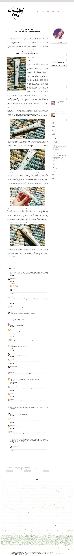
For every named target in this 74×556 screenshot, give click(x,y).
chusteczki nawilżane (22, 489)
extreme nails (56, 496)
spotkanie (2, 541)
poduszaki (45, 531)
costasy (47, 490)
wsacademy (5, 549)
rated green (13, 535)
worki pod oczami (70, 548)
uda (1, 546)
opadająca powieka (37, 523)
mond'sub (18, 517)
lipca (54, 164)
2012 (53, 178)
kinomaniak (29, 504)
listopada (54, 138)
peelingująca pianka (8, 527)
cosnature (45, 490)
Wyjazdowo (29, 549)
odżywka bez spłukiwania (29, 521)
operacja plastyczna (59, 523)
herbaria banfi (32, 500)
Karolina (11, 329)
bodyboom (17, 487)
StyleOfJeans (61, 541)
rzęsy (19, 537)
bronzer (61, 487)
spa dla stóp (59, 540)
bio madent (38, 485)
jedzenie (55, 502)
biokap (57, 485)
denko (10, 492)
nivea (53, 519)
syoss (54, 542)
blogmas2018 (54, 486)
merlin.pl (30, 515)
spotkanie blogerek (7, 541)
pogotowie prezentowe (50, 531)
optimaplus (66, 523)
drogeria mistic (10, 494)
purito (49, 534)
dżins (61, 494)
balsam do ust (36, 483)
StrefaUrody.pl (48, 541)
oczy (52, 520)
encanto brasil (59, 495)
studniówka (55, 541)
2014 (53, 175)
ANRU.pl (11, 345)
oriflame (25, 524)
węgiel (55, 547)
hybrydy (8, 501)
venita (50, 546)
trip (35, 545)
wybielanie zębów (16, 549)
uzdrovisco (45, 546)
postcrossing (46, 532)
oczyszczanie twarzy (61, 520)
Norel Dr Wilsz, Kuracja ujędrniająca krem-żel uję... (59, 154)
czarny (9, 491)
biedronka (16, 485)
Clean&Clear (64, 489)
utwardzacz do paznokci (40, 546)
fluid (63, 497)
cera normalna (55, 488)
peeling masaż (64, 526)
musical (49, 517)
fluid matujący (71, 497)
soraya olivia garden (45, 540)
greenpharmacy (32, 499)
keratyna (2, 504)
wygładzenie (23, 549)
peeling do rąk (19, 526)
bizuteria (22, 486)
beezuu (64, 484)
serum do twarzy (40, 538)
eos (70, 495)
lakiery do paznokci (65, 509)
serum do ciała (19, 538)
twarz (66, 545)
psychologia (67, 533)
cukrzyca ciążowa (61, 490)
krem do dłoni (20, 507)
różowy (14, 537)
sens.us (2, 538)
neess (22, 519)
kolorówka (56, 504)
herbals (25, 500)
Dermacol (17, 492)
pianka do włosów (11, 529)
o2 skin (25, 520)
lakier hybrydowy (59, 509)
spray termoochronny (22, 541)
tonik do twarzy (7, 545)
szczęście (2, 543)
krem (2, 507)
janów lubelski (27, 502)
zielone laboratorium (46, 550)
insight (42, 501)
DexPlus (62, 492)
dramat (66, 493)
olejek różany (15, 523)
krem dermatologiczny (10, 507)
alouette (68, 480)
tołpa (67, 544)
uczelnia (72, 545)
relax (52, 535)
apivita (72, 481)
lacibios (45, 509)
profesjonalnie (15, 533)
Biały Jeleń (13, 485)
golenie (14, 499)
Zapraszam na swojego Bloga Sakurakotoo (17, 301)
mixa (26, 516)
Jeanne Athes (38, 502)
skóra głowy (66, 539)
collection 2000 (17, 490)
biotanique (2, 486)
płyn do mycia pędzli (54, 530)
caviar (28, 488)
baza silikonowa (22, 484)
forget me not (16, 498)
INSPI (44, 501)
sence (69, 537)
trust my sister (41, 545)
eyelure (62, 496)
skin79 (62, 539)
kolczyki (50, 504)
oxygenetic (49, 524)
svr (33, 542)
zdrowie (32, 550)
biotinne (5, 486)
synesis (52, 542)
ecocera (69, 494)
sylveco (38, 542)
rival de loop (35, 536)
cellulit (40, 488)
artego (28, 482)
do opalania (38, 493)
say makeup (40, 537)
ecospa (2, 495)
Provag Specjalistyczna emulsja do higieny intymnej (58, 151)
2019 (53, 131)
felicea (23, 497)
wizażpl (15, 548)
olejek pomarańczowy (4, 523)
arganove (15, 482)
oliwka (25, 523)
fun (30, 498)
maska (58, 513)
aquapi (9, 482)
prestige (66, 532)
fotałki (24, 498)
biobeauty (41, 485)
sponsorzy (69, 540)
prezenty (71, 532)
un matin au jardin (10, 546)
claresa (61, 489)
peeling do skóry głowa (24, 526)
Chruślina (7, 489)
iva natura (3, 502)
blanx (28, 486)
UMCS (6, 546)
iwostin (9, 502)
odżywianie (20, 521)
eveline (29, 496)
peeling (72, 525)
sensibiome (7, 538)
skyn (1, 540)
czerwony (23, 491)
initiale (34, 501)
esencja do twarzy (6, 496)
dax (38, 491)
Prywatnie (47, 533)
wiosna (2, 548)
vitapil (21, 547)
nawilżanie (16, 519)
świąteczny (43, 543)
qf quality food (61, 534)
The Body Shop (36, 544)
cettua (66, 488)
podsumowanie (41, 531)
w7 (24, 547)
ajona (40, 480)
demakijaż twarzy (70, 491)
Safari (21, 537)
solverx (36, 540)
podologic (31, 531)
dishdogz (11, 418)
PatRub (54, 525)
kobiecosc (32, 504)
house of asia (2, 501)
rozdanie (67, 536)
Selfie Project (64, 537)
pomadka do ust (3, 532)
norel (65, 519)
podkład (18, 531)
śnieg (40, 543)
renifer (62, 535)
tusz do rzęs (56, 545)
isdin (72, 501)
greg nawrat (36, 499)
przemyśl (58, 533)
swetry (35, 542)
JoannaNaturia (71, 502)
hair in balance (52, 499)
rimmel (25, 536)
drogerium (14, 494)
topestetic (19, 545)
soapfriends (29, 540)
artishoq (30, 482)
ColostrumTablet (25, 490)
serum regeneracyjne (68, 538)
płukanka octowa (10, 530)
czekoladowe (20, 491)
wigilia (72, 547)
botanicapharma (41, 487)
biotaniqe (71, 485)
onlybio (33, 523)
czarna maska (5, 491)
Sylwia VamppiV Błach (13, 366)
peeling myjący (69, 526)
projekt (21, 533)
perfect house (18, 527)
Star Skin (36, 541)
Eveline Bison (12, 378)
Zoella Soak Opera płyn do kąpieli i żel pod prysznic (59, 156)
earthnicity (64, 494)
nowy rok (9, 520)
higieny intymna (50, 500)
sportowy (72, 540)
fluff (62, 497)
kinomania (25, 504)
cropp (51, 490)
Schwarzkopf (50, 537)
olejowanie (19, 523)
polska (72, 531)
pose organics (35, 532)
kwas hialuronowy (11, 509)
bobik (4, 487)
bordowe (26, 487)
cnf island (10, 490)
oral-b (72, 523)
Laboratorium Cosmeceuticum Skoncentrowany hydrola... (58, 158)
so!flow (26, 540)
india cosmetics (28, 501)
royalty (65, 536)
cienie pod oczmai (40, 489)
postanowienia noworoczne (41, 532)
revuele (22, 536)
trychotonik (49, 545)
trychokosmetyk (45, 545)
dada (29, 491)
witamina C (9, 548)
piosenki (53, 529)
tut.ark (60, 545)
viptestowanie (6, 547)
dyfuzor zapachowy (24, 494)
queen (68, 534)
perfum (24, 527)
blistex (34, 486)
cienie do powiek (35, 489)
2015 (53, 174)
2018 (53, 133)
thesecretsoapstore (51, 544)
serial (13, 538)
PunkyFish (21, 534)
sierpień (41, 539)
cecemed (37, 488)
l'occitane (25, 509)
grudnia (54, 137)
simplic (48, 539)
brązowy (57, 487)
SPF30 (64, 540)
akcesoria (43, 480)
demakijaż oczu (65, 491)
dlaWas (27, 493)
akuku (54, 480)
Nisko (49, 519)
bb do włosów (27, 484)
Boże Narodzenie (50, 487)
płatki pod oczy (6, 530)
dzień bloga (51, 494)
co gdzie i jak (13, 490)
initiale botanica (37, 501)
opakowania (41, 523)
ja (10, 502)
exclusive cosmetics (51, 496)
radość (3, 535)
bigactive (29, 485)
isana (71, 501)
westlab (52, 547)
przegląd (55, 533)
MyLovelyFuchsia (13, 353)
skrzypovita (71, 539)
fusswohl (32, 498)
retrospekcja (71, 535)
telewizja (29, 544)
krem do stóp (36, 507)
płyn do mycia (49, 530)
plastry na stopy (66, 529)
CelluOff (42, 488)
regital (48, 535)
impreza (24, 501)
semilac (67, 537)
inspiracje (50, 501)
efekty (10, 495)
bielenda (23, 485)
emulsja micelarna (48, 495)
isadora (68, 501)
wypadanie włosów (35, 549)
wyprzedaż (40, 549)
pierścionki (45, 529)
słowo (9, 540)
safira (23, 537)
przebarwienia (51, 533)
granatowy (25, 499)
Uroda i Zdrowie (20, 146)
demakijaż (60, 491)
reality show (16, 535)
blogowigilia (66, 486)
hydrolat (10, 501)
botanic (34, 487)
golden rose (7, 499)
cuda (53, 490)
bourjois (44, 487)
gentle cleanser (52, 498)
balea (11, 483)
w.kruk (23, 547)
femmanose (27, 497)
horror (71, 500)
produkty (11, 533)
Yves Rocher (62, 549)
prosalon (26, 533)
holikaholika (68, 500)
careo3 (18, 488)
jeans (41, 502)
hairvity (56, 499)
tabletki (66, 543)
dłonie (29, 493)
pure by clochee (39, 534)
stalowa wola (33, 541)
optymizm (70, 523)
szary (72, 542)
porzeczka (29, 532)
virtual (9, 547)
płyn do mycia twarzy (60, 530)
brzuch (65, 487)
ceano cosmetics (34, 488)
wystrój (43, 549)
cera (44, 488)
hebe (3, 500)
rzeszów (16, 537)
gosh (17, 499)
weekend (48, 547)
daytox (40, 491)
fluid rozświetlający (3, 498)
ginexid (58, 498)
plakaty (55, 529)
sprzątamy (29, 541)
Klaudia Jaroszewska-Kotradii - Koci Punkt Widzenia (18, 406)
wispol (6, 548)
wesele (50, 547)
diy (14, 493)
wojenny (60, 548)
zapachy (23, 550)
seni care (72, 537)
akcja (45, 480)
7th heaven (14, 480)
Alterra (2, 481)
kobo (35, 504)
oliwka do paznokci (29, 523)
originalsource (31, 524)
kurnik (7, 509)
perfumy (32, 527)
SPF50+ (66, 540)
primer (5, 533)
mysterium (13, 518)
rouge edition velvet (61, 536)
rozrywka (5, 537)
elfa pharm (23, 495)
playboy (70, 529)
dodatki (41, 493)
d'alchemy (26, 491)
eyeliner (59, 496)
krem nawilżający (4, 508)
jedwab (43, 502)
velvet (48, 546)
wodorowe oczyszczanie (55, 548)
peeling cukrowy (8, 526)
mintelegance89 (15, 285)
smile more (18, 540)
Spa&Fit (62, 540)
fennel (33, 497)
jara (31, 502)
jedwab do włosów (51, 502)
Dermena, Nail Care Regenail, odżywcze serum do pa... (59, 147)
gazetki (41, 498)
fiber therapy (36, 497)
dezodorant (65, 492)
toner (72, 544)
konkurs (26, 506)
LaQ (22, 510)
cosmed (42, 490)
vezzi (60, 546)
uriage (21, 546)
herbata (38, 500)
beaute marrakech (41, 484)
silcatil (43, 539)
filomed (49, 497)
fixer (56, 497)
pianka (52, 527)
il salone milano (17, 501)
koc (36, 504)
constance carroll (30, 490)
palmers (6, 525)
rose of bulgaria (52, 536)
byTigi (8, 488)
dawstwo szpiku (36, 491)
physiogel (49, 527)
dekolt (49, 491)
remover (60, 535)
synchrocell (44, 542)
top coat (17, 545)
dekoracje (51, 491)
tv (64, 545)
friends (26, 498)
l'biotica (22, 509)
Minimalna (12, 399)
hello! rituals (8, 500)
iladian (20, 501)
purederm (47, 534)
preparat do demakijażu (61, 532)
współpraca (12, 549)
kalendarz (18, 503)
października (55, 139)
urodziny (34, 546)
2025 (53, 123)
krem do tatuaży (40, 507)
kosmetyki (48, 506)
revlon (20, 536)
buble (69, 487)
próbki (41, 533)
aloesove (66, 480)
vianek (63, 546)
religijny (54, 535)
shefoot (26, 539)
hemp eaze (14, 500)
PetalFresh (37, 527)
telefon (27, 544)
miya (28, 516)
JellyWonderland (62, 502)
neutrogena (39, 519)
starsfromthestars (41, 541)
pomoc (25, 532)
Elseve (28, 495)
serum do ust (45, 538)
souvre (55, 540)
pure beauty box (30, 534)
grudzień (41, 499)
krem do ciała (16, 507)
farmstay (13, 497)
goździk (22, 499)
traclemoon (26, 545)
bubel (67, 487)
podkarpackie (15, 531)
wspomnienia (8, 549)
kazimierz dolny (45, 503)
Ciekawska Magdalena (13, 412)
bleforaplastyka (31, 486)
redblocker (31, 535)
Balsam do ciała (21, 483)
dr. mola (59, 493)
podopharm (34, 531)
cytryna (67, 490)
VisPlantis (11, 547)
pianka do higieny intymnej (67, 527)
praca (53, 532)
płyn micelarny (6, 531)
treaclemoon (29, 545)
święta (59, 543)
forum (22, 498)
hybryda (6, 501)
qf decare (58, 534)
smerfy (16, 540)
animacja (36, 481)
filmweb (45, 497)
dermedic (31, 492)
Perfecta (21, 527)
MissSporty (20, 516)
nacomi (23, 518)
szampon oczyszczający (66, 542)
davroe (32, 491)
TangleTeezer (3, 544)
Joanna (68, 502)
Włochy (17, 548)
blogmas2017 (49, 486)
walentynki (29, 547)
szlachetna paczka (20, 543)
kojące (39, 504)
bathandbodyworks (7, 484)
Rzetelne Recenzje (13, 278)
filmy (47, 497)
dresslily (2, 494)
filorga (51, 497)
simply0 (50, 539)
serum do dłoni (23, 538)
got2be (19, 499)
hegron (5, 500)
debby (47, 491)
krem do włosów (50, 507)
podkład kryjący (22, 531)
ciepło (53, 489)
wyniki (32, 549)
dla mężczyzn (20, 493)
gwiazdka (47, 499)
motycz (28, 517)
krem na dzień (66, 507)
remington (56, 535)
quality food (65, 534)
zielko (42, 550)
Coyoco (49, 490)
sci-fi (53, 537)
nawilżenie (19, 519)
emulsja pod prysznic (54, 495)
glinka (60, 498)
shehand (28, 539)
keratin (64, 503)
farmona (10, 497)
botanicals (36, 487)
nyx (18, 520)
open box (51, 523)
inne (40, 501)
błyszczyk (2, 487)
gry (42, 499)
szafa (56, 542)
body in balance (13, 487)
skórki (69, 539)
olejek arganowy (21, 522)
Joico (6, 503)
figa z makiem (40, 497)
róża (12, 537)
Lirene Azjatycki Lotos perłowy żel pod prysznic (59, 162)
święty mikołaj (63, 543)
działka (34, 494)
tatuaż (17, 544)
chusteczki (10, 489)
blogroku (69, 486)
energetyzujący (67, 495)
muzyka (60, 517)
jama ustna (22, 502)
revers (1, 536)
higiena (41, 500)
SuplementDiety (30, 542)
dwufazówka (17, 494)
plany (63, 529)
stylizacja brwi (71, 541)
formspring (19, 498)
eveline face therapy (33, 496)
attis (37, 482)
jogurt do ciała (3, 503)
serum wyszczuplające (13, 539)
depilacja (14, 492)
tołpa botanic (70, 544)
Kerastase (61, 503)
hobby (65, 500)
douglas (50, 493)
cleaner (67, 489)
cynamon (65, 490)
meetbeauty (16, 515)
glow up (68, 498)
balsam (17, 483)
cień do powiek (46, 489)
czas (14, 491)
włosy (20, 548)
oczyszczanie (55, 520)
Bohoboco (20, 487)
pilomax (50, 529)
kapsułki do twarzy (32, 503)
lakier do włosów (54, 509)
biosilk (69, 485)
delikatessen (56, 491)
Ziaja (36, 550)
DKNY (15, 493)
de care (45, 491)
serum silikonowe (7, 539)
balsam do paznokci (27, 483)
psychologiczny (71, 533)
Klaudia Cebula (12, 323)
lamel (72, 509)
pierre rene (38, 529)
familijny (3, 497)
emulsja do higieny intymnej (36, 495)
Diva (13, 493)
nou (67, 519)
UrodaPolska (30, 546)
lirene (28, 511)
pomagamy (19, 532)
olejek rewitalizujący (10, 523)
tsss (51, 545)
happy (72, 499)
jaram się (34, 502)
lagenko (48, 509)
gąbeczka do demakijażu (46, 498)
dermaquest (27, 492)
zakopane (15, 550)
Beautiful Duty (15, 446)
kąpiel (48, 503)
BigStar (32, 485)
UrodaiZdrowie (26, 546)
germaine (55, 498)
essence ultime (19, 496)
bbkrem (30, 484)
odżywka (23, 521)
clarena (59, 489)
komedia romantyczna (4, 506)
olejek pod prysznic (70, 522)
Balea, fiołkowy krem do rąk (57, 145)
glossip (65, 498)
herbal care (22, 500)
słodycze (7, 540)
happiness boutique (68, 499)
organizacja (19, 524)
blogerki (38, 486)
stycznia (54, 172)
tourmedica (23, 545)
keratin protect (67, 503)
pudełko (2, 534)
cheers (68, 488)
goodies (16, 499)
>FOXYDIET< (12, 421)
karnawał (37, 503)
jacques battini (13, 502)
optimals (63, 523)
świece (57, 543)
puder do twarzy (7, 534)
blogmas (41, 486)
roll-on (44, 536)
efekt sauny (4, 495)
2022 (53, 127)
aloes (63, 480)
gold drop (4, 499)
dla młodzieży (24, 493)
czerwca (54, 165)
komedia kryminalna (64, 504)
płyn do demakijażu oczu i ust (31, 530)
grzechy (44, 499)
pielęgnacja (25, 529)
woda (27, 548)
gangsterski (35, 498)
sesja (19, 539)
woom (67, 548)
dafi (30, 491)
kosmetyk (43, 506)
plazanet (2, 530)
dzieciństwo (40, 494)
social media (33, 540)
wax (43, 547)
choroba (4, 489)
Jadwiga (17, 502)
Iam (12, 501)
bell (65, 484)
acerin (30, 480)
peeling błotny (3, 526)
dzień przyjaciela (55, 494)
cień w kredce (50, 489)
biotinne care (9, 486)
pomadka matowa (9, 532)
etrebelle (24, 496)
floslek (60, 497)
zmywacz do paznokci (66, 550)
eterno (22, 496)
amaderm (6, 481)
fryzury (28, 498)
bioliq (61, 485)
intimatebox (59, 501)
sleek (3, 540)
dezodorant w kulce (70, 492)
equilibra (2, 496)
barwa (70, 483)
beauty (11, 431)
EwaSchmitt (44, 496)
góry (23, 499)
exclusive (47, 496)
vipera (3, 547)
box (47, 487)
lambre (70, 509)
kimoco (14, 504)
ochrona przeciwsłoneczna (39, 520)
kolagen (44, 504)
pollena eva (65, 531)
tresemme (33, 545)
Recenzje (27, 535)
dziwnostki (59, 494)
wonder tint (64, 548)
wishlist (4, 548)
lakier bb (50, 509)
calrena (10, 488)
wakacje (26, 547)
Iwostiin (7, 502)
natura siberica (71, 518)
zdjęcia (29, 550)
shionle (34, 539)
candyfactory (15, 488)
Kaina (11, 339)
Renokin (64, 535)
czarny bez (11, 491)
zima (55, 550)
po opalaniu (11, 531)
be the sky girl (33, 484)
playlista (72, 529)
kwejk (14, 509)
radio (1, 535)
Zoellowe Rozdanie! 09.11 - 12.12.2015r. (61, 102)
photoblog (46, 527)
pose (32, 532)
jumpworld (13, 503)
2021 (53, 129)
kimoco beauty (18, 504)
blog (35, 486)
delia (53, 491)
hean (1, 500)
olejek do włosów (54, 522)
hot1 (72, 500)
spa (56, 540)
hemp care (11, 500)
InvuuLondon (65, 501)
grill (38, 499)
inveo (62, 501)
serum (15, 538)
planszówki (60, 529)
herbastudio (35, 500)
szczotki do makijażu (14, 543)
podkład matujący (26, 531)
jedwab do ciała (46, 502)
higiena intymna (45, 500)
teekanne (25, 544)
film (43, 497)
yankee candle (52, 549)
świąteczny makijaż (47, 543)
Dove (52, 493)
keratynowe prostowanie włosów (8, 504)
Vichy (65, 546)
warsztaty (38, 547)
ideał (14, 501)
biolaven (59, 485)
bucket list (71, 487)
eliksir (26, 495)
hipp (63, 500)
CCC (30, 488)
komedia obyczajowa (70, 504)
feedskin (20, 497)
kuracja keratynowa (3, 509)
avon (59, 482)
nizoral (63, 519)
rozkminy (2, 537)
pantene (17, 525)
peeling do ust (48, 526)
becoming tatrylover (60, 484)
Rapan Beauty (9, 535)
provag (39, 533)
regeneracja (34, 535)
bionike (67, 485)
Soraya (40, 540)
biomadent (64, 485)
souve (53, 540)
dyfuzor (20, 494)
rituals (32, 536)
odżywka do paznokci (36, 521)
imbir (22, 501)
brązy (59, 487)
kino (23, 504)
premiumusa (56, 532)
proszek (36, 533)
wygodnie (26, 549)
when (56, 547)
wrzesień (2, 549)
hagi (49, 499)
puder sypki (16, 534)
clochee (7, 490)
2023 (53, 126)
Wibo (58, 547)
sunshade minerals (21, 542)
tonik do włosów (12, 545)
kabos (16, 503)
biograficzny (54, 485)
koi (37, 504)
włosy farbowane (23, 548)
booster (23, 487)
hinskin (57, 500)
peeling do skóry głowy (31, 526)
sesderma (17, 539)
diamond (11, 493)
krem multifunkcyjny (61, 507)
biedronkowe (20, 485)
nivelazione (56, 519)
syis (36, 542)
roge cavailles (39, 536)
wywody (45, 549)
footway (13, 498)
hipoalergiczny (60, 500)
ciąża (31, 489)
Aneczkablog (12, 359)
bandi (56, 483)
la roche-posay (38, 509)
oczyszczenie (67, 520)
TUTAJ (28, 60)
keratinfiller (71, 503)
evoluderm (39, 496)
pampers (12, 525)
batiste (12, 484)
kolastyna (47, 504)
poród (27, 532)
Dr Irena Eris (55, 493)
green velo (28, 499)
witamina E (12, 548)
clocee (5, 490)
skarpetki (55, 539)
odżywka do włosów (47, 521)
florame (58, 497)
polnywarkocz (69, 531)
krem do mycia (28, 507)
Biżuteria (25, 486)
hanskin (64, 499)
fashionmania (17, 497)
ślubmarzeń (29, 543)
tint (63, 544)
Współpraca (18, 1)
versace (59, 546)
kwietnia (54, 168)
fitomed (54, 497)
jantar (30, 502)
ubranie (69, 545)
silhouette (45, 539)
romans (46, 536)
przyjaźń (64, 533)
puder (4, 534)
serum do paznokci (28, 538)
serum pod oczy (63, 538)
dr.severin (63, 493)
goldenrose (11, 499)
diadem (5, 493)
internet (56, 501)
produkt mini (8, 533)
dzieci (38, 494)
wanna (32, 547)
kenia (56, 503)
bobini (6, 487)
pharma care (43, 527)
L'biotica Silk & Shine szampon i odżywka (59, 143)
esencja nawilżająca (11, 496)
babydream (6, 483)
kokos (42, 504)
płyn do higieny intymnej (39, 530)
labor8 (43, 509)
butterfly (4, 488)
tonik (4, 545)
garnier (38, 498)
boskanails (31, 487)
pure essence (43, 534)
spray (12, 541)
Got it (63, 553)
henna (20, 500)
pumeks (19, 534)
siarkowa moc (38, 539)
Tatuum (20, 544)
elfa (21, 495)
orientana (22, 524)
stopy (45, 541)
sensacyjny (4, 538)
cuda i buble (56, 490)
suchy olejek (8, 542)
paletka (68, 524)
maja (54, 167)
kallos (27, 503)
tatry (9, 544)
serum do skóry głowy (34, 538)
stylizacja (67, 541)
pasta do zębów (50, 525)
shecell (24, 539)
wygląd (20, 549)
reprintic (66, 535)
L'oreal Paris (32, 509)
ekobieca (12, 495)
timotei (62, 544)
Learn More (58, 553)
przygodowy (61, 533)
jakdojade (19, 502)
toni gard (2, 545)
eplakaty (72, 495)
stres (51, 541)
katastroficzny (40, 503)
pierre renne (42, 529)
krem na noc (71, 507)
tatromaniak (6, 544)
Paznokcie (57, 525)
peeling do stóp (37, 526)
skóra (64, 539)
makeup (19, 512)
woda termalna (45, 548)
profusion (18, 533)
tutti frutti (62, 545)
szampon (61, 542)
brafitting (54, 487)
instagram (53, 501)
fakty (72, 496)
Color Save (21, 490)
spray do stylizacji (15, 541)
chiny (72, 488)
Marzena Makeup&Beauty (14, 386)
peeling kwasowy (59, 526)
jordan (9, 503)
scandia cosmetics (44, 537)
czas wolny (16, 491)
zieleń (40, 550)
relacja (50, 535)
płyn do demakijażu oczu (23, 530)
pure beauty (25, 534)
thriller (58, 544)
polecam (62, 531)
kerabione (58, 503)
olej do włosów (10, 522)
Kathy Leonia (15, 289)
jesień (65, 502)
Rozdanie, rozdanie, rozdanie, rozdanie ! (59, 111)
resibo (69, 535)
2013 (53, 177)
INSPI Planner (47, 501)
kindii (21, 504)
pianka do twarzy (6, 529)
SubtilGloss (5, 542)
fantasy (8, 497)
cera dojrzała (47, 488)
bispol (18, 486)
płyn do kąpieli (45, 530)
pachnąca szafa (55, 524)
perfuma (26, 527)
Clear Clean (2, 490)
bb (24, 484)
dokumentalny (45, 493)
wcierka (45, 547)
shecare (22, 539)
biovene (14, 486)
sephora (11, 538)
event (37, 496)
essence (16, 496)
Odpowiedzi (13, 283)
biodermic (44, 485)
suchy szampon (13, 542)
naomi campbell (46, 518)
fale (1, 497)
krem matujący (55, 507)
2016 (53, 135)
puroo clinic (52, 534)
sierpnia (54, 142)
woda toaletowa (49, 548)
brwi (63, 487)
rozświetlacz (8, 537)
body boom (9, 487)
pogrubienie (55, 531)
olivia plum (22, 523)
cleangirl (70, 489)
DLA (17, 493)
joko (7, 503)
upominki (17, 546)
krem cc (6, 507)
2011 (53, 179)
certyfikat (64, 488)
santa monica (33, 537)
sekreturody (59, 537)
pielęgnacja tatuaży (31, 529)
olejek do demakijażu (36, 522)
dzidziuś (36, 494)
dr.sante (61, 493)
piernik (36, 529)
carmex (20, 488)
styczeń (58, 541)
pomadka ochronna (14, 532)
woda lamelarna (30, 548)
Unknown (11, 393)
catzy (26, 488)
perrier (35, 527)
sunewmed (17, 542)
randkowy (5, 535)
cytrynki (70, 490)
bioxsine (16, 486)
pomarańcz (22, 532)
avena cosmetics (51, 482)
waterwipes (41, 547)
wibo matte (61, 547)
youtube (58, 549)
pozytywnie (50, 532)
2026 (53, 122)
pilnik (48, 529)
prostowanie (33, 533)
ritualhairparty (29, 536)
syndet (50, 542)
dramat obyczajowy (70, 493)
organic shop (3, 524)
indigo (32, 501)
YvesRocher (65, 549)
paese (58, 524)
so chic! (24, 540)
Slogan (5, 540)
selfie (61, 537)
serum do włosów (50, 538)
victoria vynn (68, 546)
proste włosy (29, 533)
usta (36, 546)
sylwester (41, 542)
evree (42, 496)
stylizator (2, 542)
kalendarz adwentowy (23, 503)
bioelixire (47, 485)
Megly (11, 270)
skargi (53, 539)
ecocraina (72, 494)
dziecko (44, 494)
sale (24, 537)
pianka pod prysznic (17, 529)
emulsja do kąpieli (43, 495)
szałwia (58, 542)
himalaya (54, 500)
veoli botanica (56, 546)
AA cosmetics (22, 480)
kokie (40, 504)
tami (72, 543)
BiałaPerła (9, 485)
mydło (7, 518)
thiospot (55, 544)
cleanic (72, 489)
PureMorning (12, 425)
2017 (53, 134)
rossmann (56, 536)
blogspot (72, 486)
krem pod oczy (15, 508)
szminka (24, 543)
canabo (12, 488)
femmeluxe (30, 497)
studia (53, 541)
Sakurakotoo (12, 296)
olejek (18, 522)
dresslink (4, 494)
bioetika (51, 485)
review (8, 536)
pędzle (40, 527)
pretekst (69, 532)
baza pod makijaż (17, 484)
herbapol (28, 500)
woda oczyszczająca (40, 548)
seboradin (55, 537)
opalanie (45, 523)
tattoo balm (14, 544)
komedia (59, 504)
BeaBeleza (37, 484)
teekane (22, 544)
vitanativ (18, 547)
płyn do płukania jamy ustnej (68, 530)
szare (71, 542)
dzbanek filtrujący (29, 494)
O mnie (12, 1)
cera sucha (59, 488)
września (54, 141)
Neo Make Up (25, 519)
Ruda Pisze (12, 312)
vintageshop (71, 546)
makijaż (28, 512)
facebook (65, 496)
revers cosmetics (5, 536)
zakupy (18, 550)
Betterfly (72, 484)
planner (57, 529)
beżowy (7, 485)
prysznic (43, 533)
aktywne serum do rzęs (49, 480)
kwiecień (20, 509)
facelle (70, 496)
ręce (23, 536)
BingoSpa (35, 485)
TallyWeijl (70, 543)
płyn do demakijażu (16, 530)
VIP (1, 547)
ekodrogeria (15, 495)
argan (13, 482)
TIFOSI (59, 544)
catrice (24, 488)
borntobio (28, 487)
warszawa (35, 547)
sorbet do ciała (50, 540)
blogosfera (63, 486)
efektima (7, 495)
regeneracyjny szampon (40, 535)
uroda (23, 546)
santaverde (36, 537)
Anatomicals (26, 481)
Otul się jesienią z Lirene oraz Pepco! (60, 113)
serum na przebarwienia (57, 538)
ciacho (27, 489)
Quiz (70, 534)
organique (15, 524)
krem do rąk (32, 507)
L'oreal (28, 509)
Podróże (37, 531)
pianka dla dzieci (55, 527)
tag (68, 543)
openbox (54, 523)
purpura (55, 534)
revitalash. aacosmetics (15, 536)
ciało (29, 489)
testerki (32, 544)
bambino (51, 483)
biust (20, 486)
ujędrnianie (3, 546)
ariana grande (20, 482)
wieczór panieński (65, 547)
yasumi (56, 549)
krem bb (4, 507)
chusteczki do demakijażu (15, 489)
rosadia (49, 536)
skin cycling (59, 539)
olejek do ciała (31, 522)
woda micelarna (34, 548)
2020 (53, 130)
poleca (60, 531)
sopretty (38, 540)
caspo (22, 488)
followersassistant (9, 498)
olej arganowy (6, 522)
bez (1, 485)
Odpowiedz (12, 275)
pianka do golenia (60, 527)
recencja (19, 535)
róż (10, 537)
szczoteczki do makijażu (7, 543)
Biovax (12, 486)
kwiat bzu (17, 509)
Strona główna (5, 1)
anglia (34, 481)
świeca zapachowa (53, 543)
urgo (19, 546)
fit (52, 497)
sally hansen (27, 537)
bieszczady (26, 485)
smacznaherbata (12, 540)
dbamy (43, 491)
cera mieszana (51, 488)
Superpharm (26, 542)
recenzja (23, 535)
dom (48, 493)
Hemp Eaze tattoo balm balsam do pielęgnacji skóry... (58, 149)
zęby (34, 550)
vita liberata (15, 547)
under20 (14, 546)
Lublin (63, 511)
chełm (70, 488)
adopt (35, 480)
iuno (1, 502)
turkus (53, 545)
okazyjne (69, 521)
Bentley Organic (68, 484)
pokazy (58, 531)
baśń (4, 484)
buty (6, 488)
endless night (63, 495)
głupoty (2, 499)
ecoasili (67, 494)
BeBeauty (50, 484)
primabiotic (2, 533)
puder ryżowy (12, 534)
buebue (2, 488)
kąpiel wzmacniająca (52, 503)
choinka (2, 489)
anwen (64, 481)
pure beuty (35, 534)
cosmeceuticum (39, 490)
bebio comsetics (54, 484)
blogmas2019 (59, 486)
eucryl (26, 496)
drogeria (7, 494)
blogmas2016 (45, 486)
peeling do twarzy (43, 526)
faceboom (67, 496)
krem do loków (24, 507)
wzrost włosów (48, 549)
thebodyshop (47, 544)
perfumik (29, 527)
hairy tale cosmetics (60, 499)
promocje (23, 533)
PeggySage (12, 527)
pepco (15, 527)
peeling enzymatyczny (54, 526)
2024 (53, 125)
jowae (11, 503)
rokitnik (42, 536)
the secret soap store (42, 544)
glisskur (62, 498)
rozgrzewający (71, 536)
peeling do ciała (14, 526)
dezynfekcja (2, 493)
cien (32, 489)
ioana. (11, 306)
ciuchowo (55, 489)
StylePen (65, 541)
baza (13, 484)
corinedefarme (35, 490)
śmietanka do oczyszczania (35, 543)
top (15, 545)
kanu (29, 503)
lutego (54, 171)
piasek (21, 529)
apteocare (6, 482)
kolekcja (52, 504)
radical (72, 534)
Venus (52, 546)
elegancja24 (19, 495)
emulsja (30, 495)
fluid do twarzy (67, 497)
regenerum (45, 535)
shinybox (31, 539)
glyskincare (71, 498)
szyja (26, 543)
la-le (41, 509)
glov (66, 498)
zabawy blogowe (70, 549)
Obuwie (30, 520)
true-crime (37, 545)
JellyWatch (58, 502)
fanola (6, 497)
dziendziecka (47, 494)
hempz (18, 500)
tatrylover (11, 544)
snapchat (21, 540)
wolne (62, 548)
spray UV (26, 541)
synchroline (47, 542)
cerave (62, 488)
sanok (30, 537)
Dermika (46, 492)
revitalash (11, 536)
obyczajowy (33, 520)
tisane (65, 544)
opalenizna (48, 523)
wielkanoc (69, 547)
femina (25, 497)
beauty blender (46, 484)
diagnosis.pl (8, 493)
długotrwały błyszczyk (34, 493)
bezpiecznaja (4, 485)
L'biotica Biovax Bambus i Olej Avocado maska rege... (59, 160)
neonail (34, 519)
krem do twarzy (45, 507)
